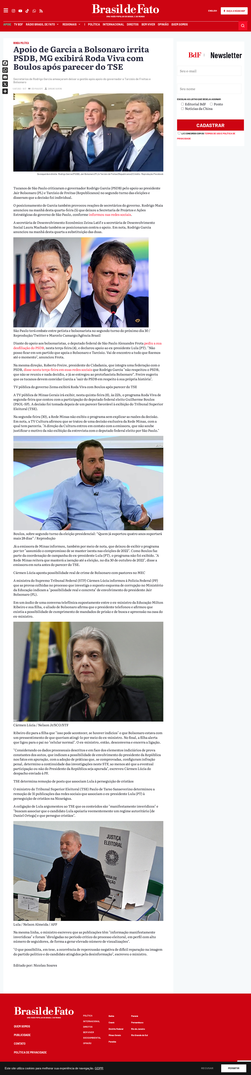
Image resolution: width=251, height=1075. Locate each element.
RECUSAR (207, 1068)
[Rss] (41, 11)
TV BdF (18, 24)
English (212, 10)
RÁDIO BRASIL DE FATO (40, 24)
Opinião (163, 24)
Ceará (111, 1022)
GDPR (99, 1068)
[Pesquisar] (242, 25)
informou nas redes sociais (110, 214)
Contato (19, 1043)
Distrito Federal (116, 1029)
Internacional (113, 24)
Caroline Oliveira (55, 88)
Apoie (7, 24)
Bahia (111, 1016)
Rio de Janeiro (138, 1029)
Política (94, 24)
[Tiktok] (27, 11)
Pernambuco (137, 1022)
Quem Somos (179, 24)
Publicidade (22, 1035)
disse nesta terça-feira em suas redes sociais (58, 369)
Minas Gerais (115, 1035)
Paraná (134, 1016)
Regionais (70, 24)
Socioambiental (92, 1037)
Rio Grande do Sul (139, 1035)
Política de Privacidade (30, 1052)
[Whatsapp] (34, 11)
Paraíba (112, 1041)
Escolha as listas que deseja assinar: (199, 99)
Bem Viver (148, 24)
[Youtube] (20, 11)
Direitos (133, 24)
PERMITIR (233, 1068)
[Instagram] (13, 11)
